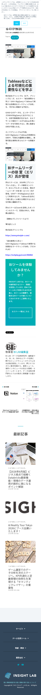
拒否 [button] (24, 23)
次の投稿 (35, 387)
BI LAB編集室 (14, 32)
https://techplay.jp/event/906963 (19, 255)
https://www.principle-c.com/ (17, 235)
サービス (19, 629)
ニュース (15, 37)
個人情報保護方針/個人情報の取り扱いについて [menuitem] (20, 682)
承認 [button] (16, 23)
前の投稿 (6, 387)
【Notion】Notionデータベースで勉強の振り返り (10, 411)
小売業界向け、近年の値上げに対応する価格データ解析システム (30, 411)
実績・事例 (19, 648)
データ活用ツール (19, 638)
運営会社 (19, 658)
